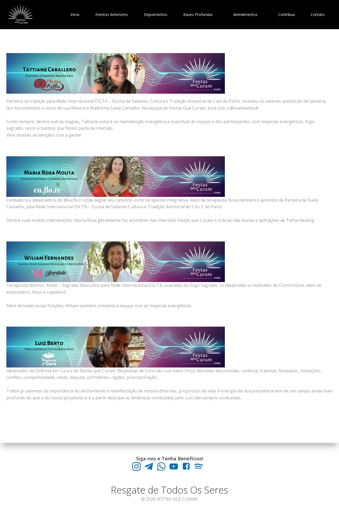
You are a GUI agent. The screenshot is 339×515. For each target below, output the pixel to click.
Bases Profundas (198, 14)
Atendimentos (245, 14)
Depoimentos (155, 14)
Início (74, 14)
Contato (318, 14)
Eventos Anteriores (111, 14)
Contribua (286, 14)
